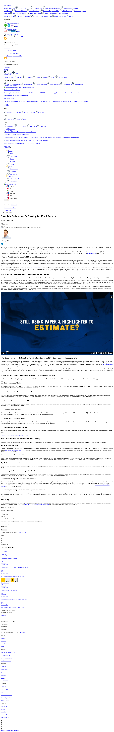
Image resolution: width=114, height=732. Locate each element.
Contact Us (4, 706)
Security (3, 678)
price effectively (91, 253)
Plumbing (3, 675)
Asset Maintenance (6, 661)
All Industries (4, 680)
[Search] (6, 200)
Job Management (5, 655)
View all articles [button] (5, 551)
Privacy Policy (22, 532)
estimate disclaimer (108, 364)
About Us (3, 712)
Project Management (6, 658)
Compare (3, 686)
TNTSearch (14, 205)
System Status (4, 700)
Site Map (13, 730)
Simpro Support (5, 697)
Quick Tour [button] (7, 146)
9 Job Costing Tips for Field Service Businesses (36, 504)
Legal (17, 730)
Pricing (6, 104)
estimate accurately (36, 267)
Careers (3, 709)
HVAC (2, 672)
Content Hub (7, 210)
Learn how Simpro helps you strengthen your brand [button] (14, 435)
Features (3, 638)
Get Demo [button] (7, 147)
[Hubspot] (11, 36)
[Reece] (9, 31)
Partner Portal (4, 717)
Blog (2, 692)
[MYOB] (12, 26)
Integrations (4, 644)
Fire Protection (4, 669)
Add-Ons (3, 641)
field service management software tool (15, 450)
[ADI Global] (6, 31)
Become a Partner (5, 715)
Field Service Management (8, 652)
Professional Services (6, 695)
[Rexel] (13, 31)
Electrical (3, 666)
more (16, 26)
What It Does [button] (7, 5)
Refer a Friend (4, 689)
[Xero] (9, 26)
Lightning (6, 69)
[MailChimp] (17, 36)
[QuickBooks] (5, 26)
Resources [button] (6, 105)
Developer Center (5, 730)
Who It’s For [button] (7, 74)
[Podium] (6, 36)
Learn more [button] (7, 48)
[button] (8, 151)
